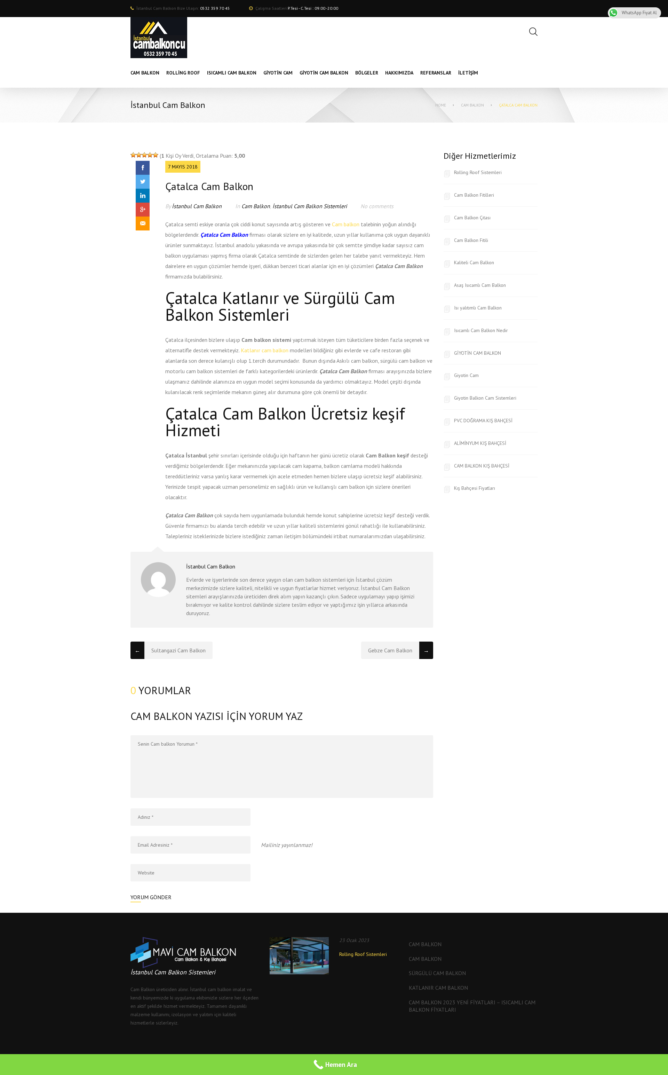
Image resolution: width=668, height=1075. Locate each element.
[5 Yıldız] (155, 155)
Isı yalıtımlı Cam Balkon (478, 308)
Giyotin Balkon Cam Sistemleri (485, 398)
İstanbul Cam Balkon (197, 206)
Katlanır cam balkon (264, 350)
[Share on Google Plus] (143, 210)
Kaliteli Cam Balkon (474, 262)
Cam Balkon (472, 105)
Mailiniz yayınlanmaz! (286, 844)
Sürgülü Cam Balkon (437, 973)
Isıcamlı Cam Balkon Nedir (481, 330)
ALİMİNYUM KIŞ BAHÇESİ (480, 443)
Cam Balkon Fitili (471, 240)
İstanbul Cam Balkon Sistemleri (309, 206)
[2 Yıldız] (139, 155)
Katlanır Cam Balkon (438, 987)
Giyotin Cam (466, 375)
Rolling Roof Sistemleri (478, 172)
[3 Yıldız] (144, 155)
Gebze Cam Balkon (390, 650)
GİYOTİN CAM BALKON (477, 353)
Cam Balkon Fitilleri (474, 195)
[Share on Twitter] (143, 182)
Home (440, 105)
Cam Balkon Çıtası (472, 217)
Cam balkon (345, 224)
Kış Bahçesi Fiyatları (474, 488)
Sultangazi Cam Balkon (178, 650)
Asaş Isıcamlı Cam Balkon (480, 285)
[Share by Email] (143, 223)
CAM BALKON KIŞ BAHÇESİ (481, 466)
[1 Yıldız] (133, 155)
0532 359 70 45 (215, 8)
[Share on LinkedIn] (143, 196)
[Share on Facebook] (143, 168)
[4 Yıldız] (150, 155)
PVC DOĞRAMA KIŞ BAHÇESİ (483, 420)
